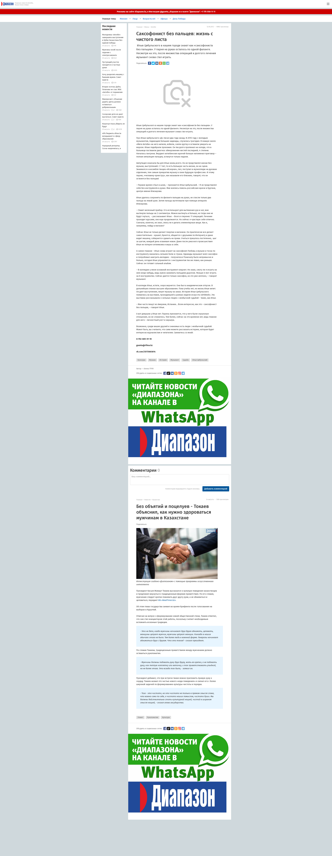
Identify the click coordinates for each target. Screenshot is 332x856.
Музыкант (175, 360)
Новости (147, 500)
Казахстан (156, 500)
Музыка (152, 360)
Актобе (153, 27)
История (163, 360)
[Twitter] (153, 63)
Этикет (140, 717)
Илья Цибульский (199, 360)
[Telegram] (167, 63)
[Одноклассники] (160, 63)
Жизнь (146, 27)
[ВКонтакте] (156, 63)
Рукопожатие (152, 717)
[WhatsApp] (164, 63)
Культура (141, 360)
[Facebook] (149, 63)
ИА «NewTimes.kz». (167, 600)
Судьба (186, 360)
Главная (139, 27)
